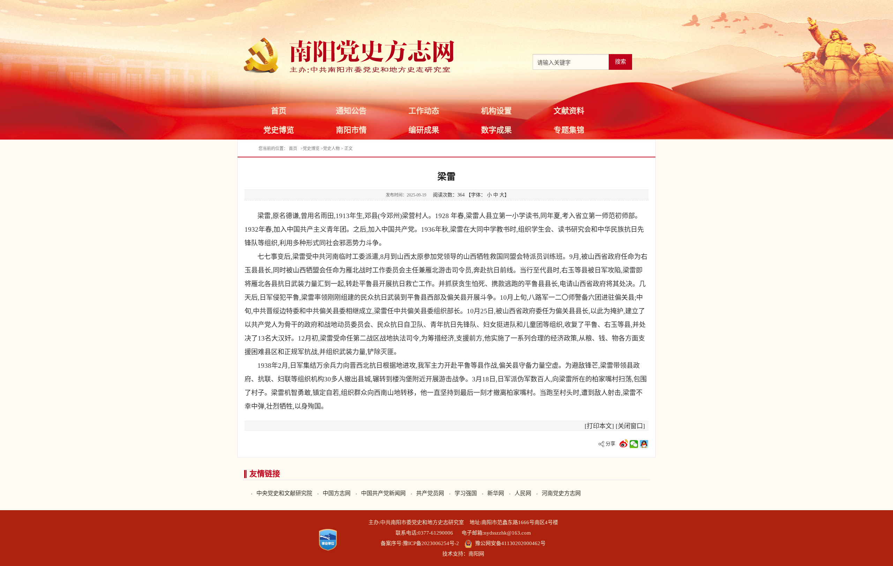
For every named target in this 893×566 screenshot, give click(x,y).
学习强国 (466, 493)
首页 (278, 110)
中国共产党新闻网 (383, 493)
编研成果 (423, 130)
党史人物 (331, 148)
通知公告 (351, 110)
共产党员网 (430, 493)
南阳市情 (351, 130)
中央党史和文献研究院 (284, 493)
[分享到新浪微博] (624, 443)
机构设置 (496, 110)
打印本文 (599, 426)
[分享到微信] (634, 443)
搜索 (620, 62)
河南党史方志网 (561, 493)
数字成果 (496, 130)
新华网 (495, 493)
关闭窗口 (630, 426)
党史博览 (278, 130)
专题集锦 (569, 130)
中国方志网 (337, 493)
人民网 (523, 493)
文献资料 (569, 110)
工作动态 (423, 110)
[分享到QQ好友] (644, 443)
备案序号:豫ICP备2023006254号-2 (420, 543)
